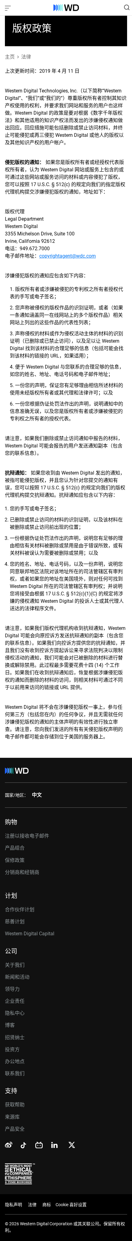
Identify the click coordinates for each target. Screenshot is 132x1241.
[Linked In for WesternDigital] (55, 1146)
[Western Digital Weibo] (8, 1145)
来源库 (12, 1117)
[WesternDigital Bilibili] (39, 1145)
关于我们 (15, 965)
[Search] (127, 7)
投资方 (12, 1049)
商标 (46, 1204)
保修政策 (15, 860)
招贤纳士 (15, 1037)
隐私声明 (13, 1204)
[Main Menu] (8, 7)
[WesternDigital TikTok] (22, 1146)
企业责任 (15, 1001)
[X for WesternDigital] (71, 1145)
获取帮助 (15, 1105)
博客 (10, 1025)
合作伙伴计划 (19, 909)
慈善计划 (15, 922)
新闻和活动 (17, 977)
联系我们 (15, 1073)
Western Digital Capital (29, 934)
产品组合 (15, 848)
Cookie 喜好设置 (71, 1204)
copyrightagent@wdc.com (67, 256)
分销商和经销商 (22, 872)
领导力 (12, 989)
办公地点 (15, 1061)
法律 (32, 1204)
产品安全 (15, 1129)
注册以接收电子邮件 (27, 836)
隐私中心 (15, 1013)
